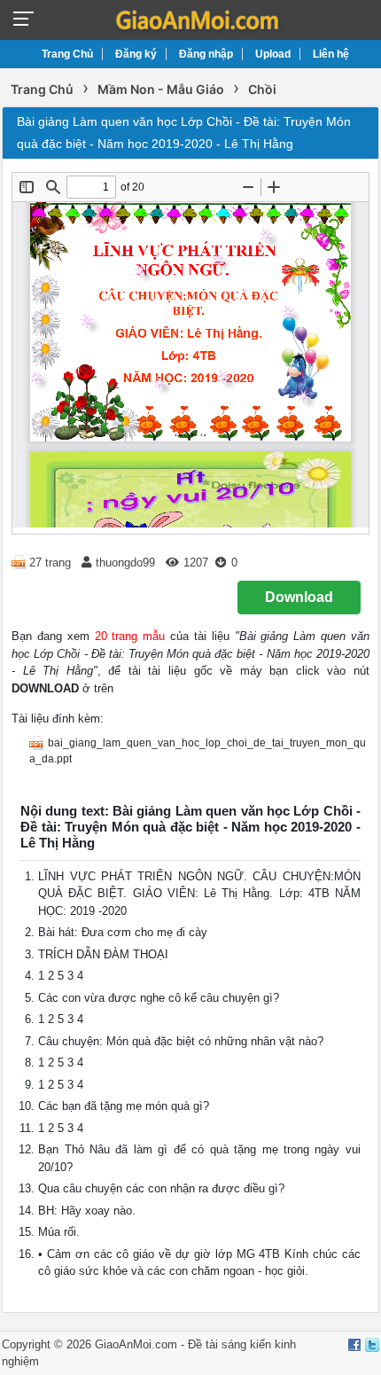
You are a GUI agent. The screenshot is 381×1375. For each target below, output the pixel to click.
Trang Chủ (67, 54)
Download (299, 597)
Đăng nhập (206, 54)
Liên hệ (331, 54)
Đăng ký (136, 54)
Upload (273, 54)
